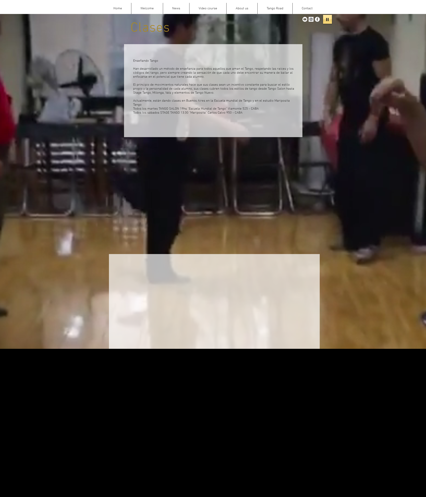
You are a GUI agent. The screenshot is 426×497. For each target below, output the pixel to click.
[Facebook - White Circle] (317, 19)
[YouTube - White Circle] (304, 19)
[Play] (327, 19)
